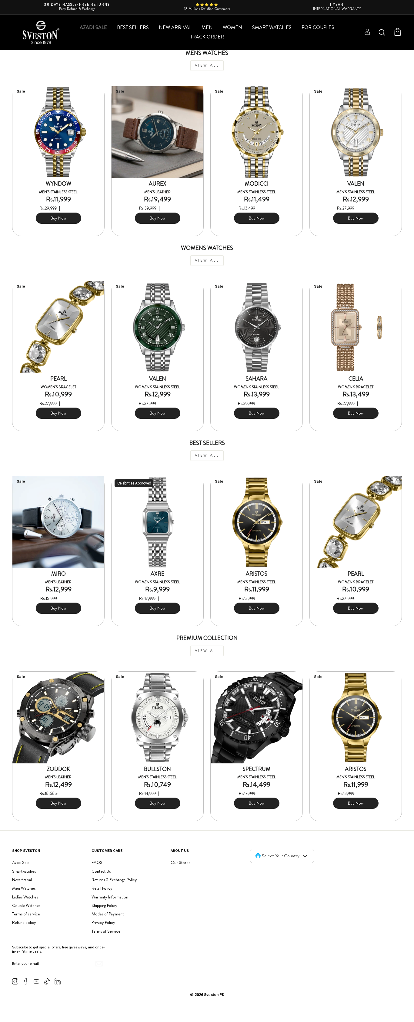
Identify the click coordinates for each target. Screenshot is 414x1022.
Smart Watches (272, 27)
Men (207, 27)
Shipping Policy (104, 905)
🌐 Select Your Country (277, 855)
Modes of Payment (108, 914)
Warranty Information (110, 897)
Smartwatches (24, 871)
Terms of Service (106, 931)
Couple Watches (26, 905)
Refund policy (24, 922)
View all (207, 65)
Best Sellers (133, 27)
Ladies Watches (25, 897)
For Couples (318, 27)
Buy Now (58, 218)
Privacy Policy (103, 922)
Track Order (207, 36)
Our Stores (180, 862)
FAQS (97, 862)
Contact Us (101, 871)
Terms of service (26, 914)
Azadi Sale (93, 27)
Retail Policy (102, 888)
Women (232, 27)
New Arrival (175, 27)
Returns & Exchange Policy (114, 880)
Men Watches (23, 888)
